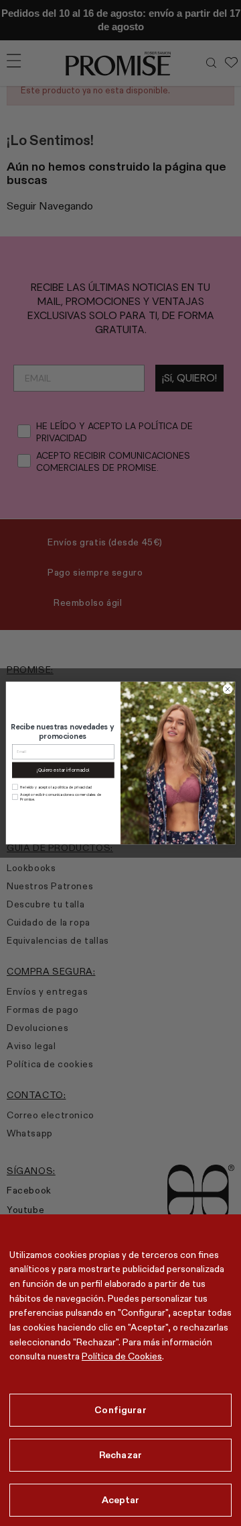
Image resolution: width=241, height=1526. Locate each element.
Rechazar (120, 1455)
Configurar (120, 1410)
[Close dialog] (227, 689)
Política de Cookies (122, 1356)
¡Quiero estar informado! (63, 770)
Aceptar (121, 1500)
